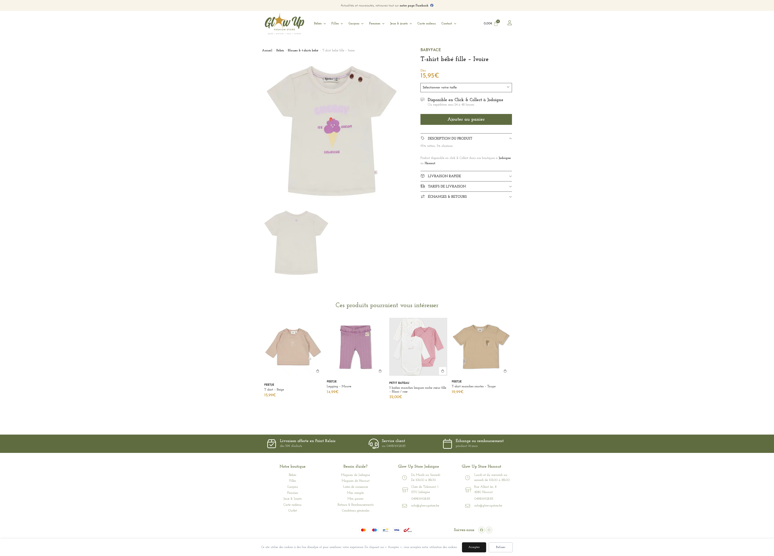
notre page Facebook (414, 5)
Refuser (500, 547)
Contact (446, 23)
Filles (335, 23)
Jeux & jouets (399, 23)
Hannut (430, 163)
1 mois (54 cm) (400, 407)
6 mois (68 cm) (300, 407)
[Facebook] (481, 530)
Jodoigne (505, 158)
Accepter (474, 547)
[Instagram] (489, 530)
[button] (317, 371)
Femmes (374, 23)
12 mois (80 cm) (363, 407)
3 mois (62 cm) (276, 407)
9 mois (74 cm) (275, 413)
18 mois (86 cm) (339, 413)
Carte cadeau (426, 23)
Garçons (354, 23)
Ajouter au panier (466, 119)
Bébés (317, 23)
